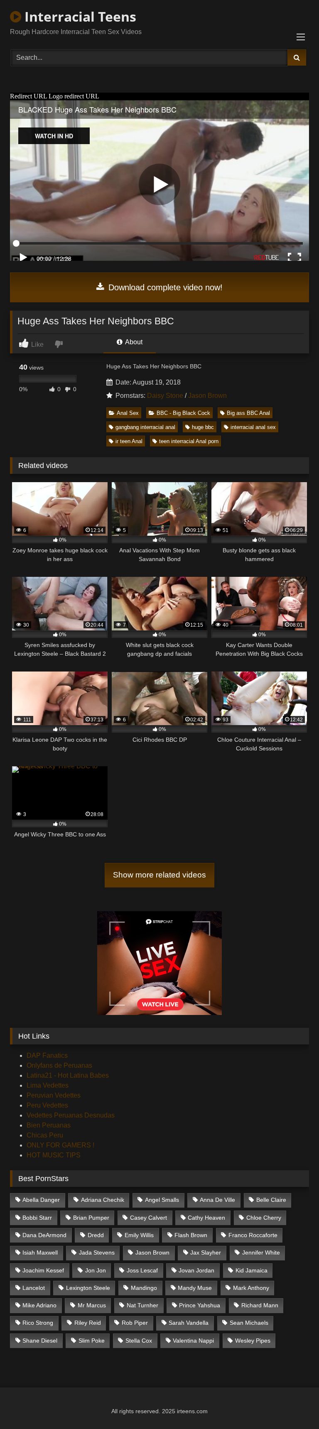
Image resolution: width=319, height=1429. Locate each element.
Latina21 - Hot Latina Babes (68, 1075)
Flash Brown (190, 1235)
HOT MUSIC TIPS (54, 1155)
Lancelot (33, 1287)
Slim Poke (92, 1340)
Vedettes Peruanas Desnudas (71, 1115)
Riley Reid (87, 1322)
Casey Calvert (148, 1217)
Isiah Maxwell (40, 1252)
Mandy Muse (195, 1287)
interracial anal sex (253, 427)
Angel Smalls (162, 1199)
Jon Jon (95, 1270)
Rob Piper (135, 1322)
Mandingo (144, 1287)
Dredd (96, 1235)
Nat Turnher (142, 1305)
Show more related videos (159, 874)
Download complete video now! (164, 287)
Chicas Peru (45, 1135)
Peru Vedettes (47, 1105)
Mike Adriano (39, 1305)
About (133, 342)
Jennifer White (261, 1252)
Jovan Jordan (196, 1270)
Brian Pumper (91, 1217)
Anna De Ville (217, 1199)
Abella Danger (41, 1199)
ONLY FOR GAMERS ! (60, 1145)
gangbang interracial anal (145, 427)
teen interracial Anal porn (188, 441)
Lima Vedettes (48, 1085)
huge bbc (203, 427)
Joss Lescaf (142, 1270)
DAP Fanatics (47, 1055)
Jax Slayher (205, 1252)
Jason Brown (207, 395)
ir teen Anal (128, 441)
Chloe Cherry (263, 1217)
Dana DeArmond (44, 1235)
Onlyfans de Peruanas (59, 1065)
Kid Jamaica (251, 1270)
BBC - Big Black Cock (183, 413)
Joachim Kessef (43, 1270)
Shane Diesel (39, 1340)
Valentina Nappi (193, 1340)
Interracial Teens (78, 16)
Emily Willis (139, 1235)
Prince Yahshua (199, 1305)
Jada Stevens (97, 1252)
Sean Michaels (249, 1322)
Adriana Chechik (102, 1199)
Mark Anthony (251, 1287)
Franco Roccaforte (252, 1235)
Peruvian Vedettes (54, 1095)
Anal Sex (128, 413)
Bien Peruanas (49, 1125)
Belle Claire (271, 1199)
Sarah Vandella (189, 1322)
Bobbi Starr (37, 1217)
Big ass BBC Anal (248, 413)
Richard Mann (259, 1305)
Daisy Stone (165, 395)
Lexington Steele (88, 1287)
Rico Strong (37, 1322)
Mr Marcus (92, 1305)
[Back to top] (293, 1404)
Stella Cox (138, 1340)
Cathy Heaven (206, 1217)
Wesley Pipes (252, 1340)
